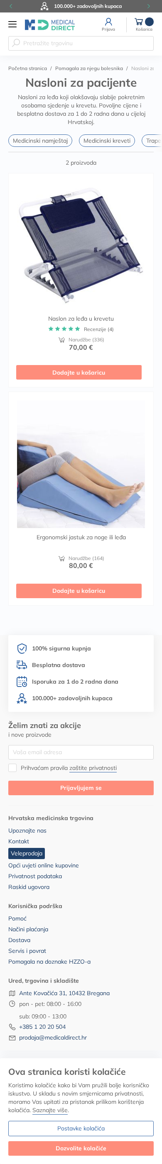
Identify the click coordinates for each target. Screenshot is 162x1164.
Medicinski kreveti (106, 140)
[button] (12, 6)
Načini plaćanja (28, 929)
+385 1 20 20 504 (42, 1026)
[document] (81, 1111)
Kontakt (18, 841)
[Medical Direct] (50, 25)
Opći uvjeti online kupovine (43, 865)
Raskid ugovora (28, 887)
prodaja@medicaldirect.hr (53, 1037)
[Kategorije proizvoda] (12, 24)
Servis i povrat (27, 951)
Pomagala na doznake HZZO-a (49, 961)
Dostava (19, 940)
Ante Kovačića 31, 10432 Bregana (64, 993)
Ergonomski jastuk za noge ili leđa (81, 537)
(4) (99, 329)
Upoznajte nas (27, 830)
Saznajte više (50, 1110)
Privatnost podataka (35, 876)
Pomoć (17, 918)
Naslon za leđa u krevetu (81, 318)
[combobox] (81, 43)
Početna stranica (27, 68)
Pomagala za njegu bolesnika (89, 68)
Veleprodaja (26, 853)
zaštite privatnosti (93, 768)
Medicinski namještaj (40, 140)
